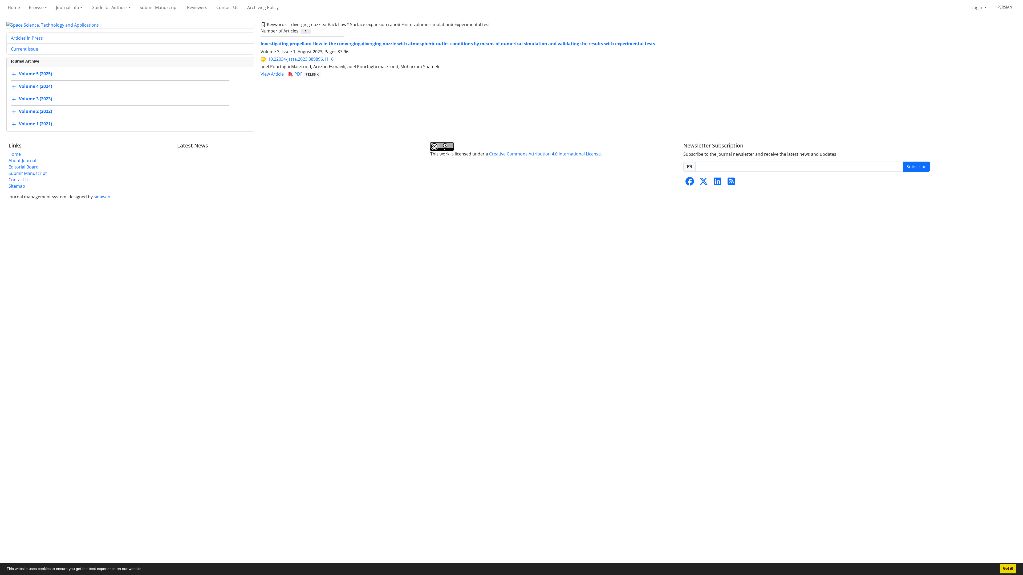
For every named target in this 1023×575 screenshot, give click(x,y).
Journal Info (67, 7)
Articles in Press (27, 38)
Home (14, 7)
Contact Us (227, 7)
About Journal (22, 160)
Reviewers (197, 7)
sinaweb (102, 197)
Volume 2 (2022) (35, 111)
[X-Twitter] (703, 183)
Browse (36, 7)
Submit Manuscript (159, 7)
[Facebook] (689, 183)
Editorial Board (24, 167)
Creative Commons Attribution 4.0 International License (545, 154)
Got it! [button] (1008, 568)
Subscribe (917, 167)
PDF (306, 74)
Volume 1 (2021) (35, 124)
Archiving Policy (263, 7)
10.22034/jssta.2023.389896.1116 (301, 59)
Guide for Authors (109, 7)
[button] (144, 569)
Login (977, 7)
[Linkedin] (717, 183)
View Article (272, 74)
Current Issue (24, 49)
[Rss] (731, 183)
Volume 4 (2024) (35, 86)
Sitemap (17, 186)
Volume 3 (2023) (35, 99)
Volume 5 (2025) (35, 74)
